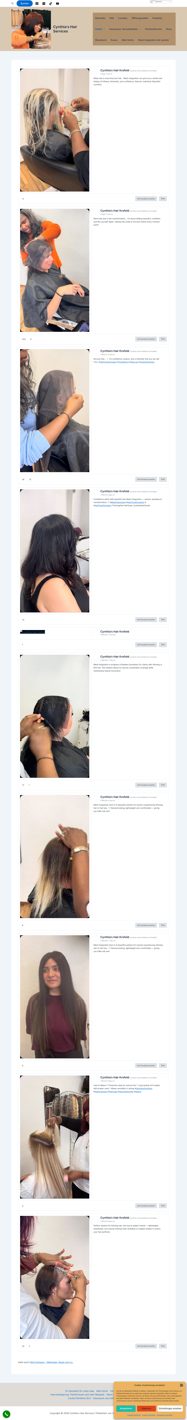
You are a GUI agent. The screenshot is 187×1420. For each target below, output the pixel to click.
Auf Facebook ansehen (146, 199)
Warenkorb (101, 40)
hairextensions (101, 1091)
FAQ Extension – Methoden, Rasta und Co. (51, 1362)
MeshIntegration (118, 502)
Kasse (114, 40)
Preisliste (157, 18)
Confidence (124, 362)
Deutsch (158, 2)
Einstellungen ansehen (170, 1408)
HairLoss (134, 362)
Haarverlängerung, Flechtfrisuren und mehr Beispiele (77, 1394)
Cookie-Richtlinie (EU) (79, 1398)
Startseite (100, 18)
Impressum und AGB (164, 1415)
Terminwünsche (153, 29)
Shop (169, 29)
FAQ (112, 18)
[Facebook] (36, 3)
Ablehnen (146, 1408)
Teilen (163, 199)
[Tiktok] (50, 3)
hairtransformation (144, 1088)
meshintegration (147, 362)
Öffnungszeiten (140, 18)
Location (122, 18)
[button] (181, 1385)
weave (138, 1091)
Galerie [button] (98, 29)
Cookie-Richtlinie (134, 1415)
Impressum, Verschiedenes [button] (123, 29)
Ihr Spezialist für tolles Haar (79, 1391)
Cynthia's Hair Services (65, 29)
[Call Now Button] (6, 1414)
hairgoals (113, 1091)
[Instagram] (43, 3)
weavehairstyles (126, 1091)
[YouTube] (57, 3)
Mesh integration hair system (153, 40)
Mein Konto (128, 40)
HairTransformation (108, 362)
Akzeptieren (126, 1408)
